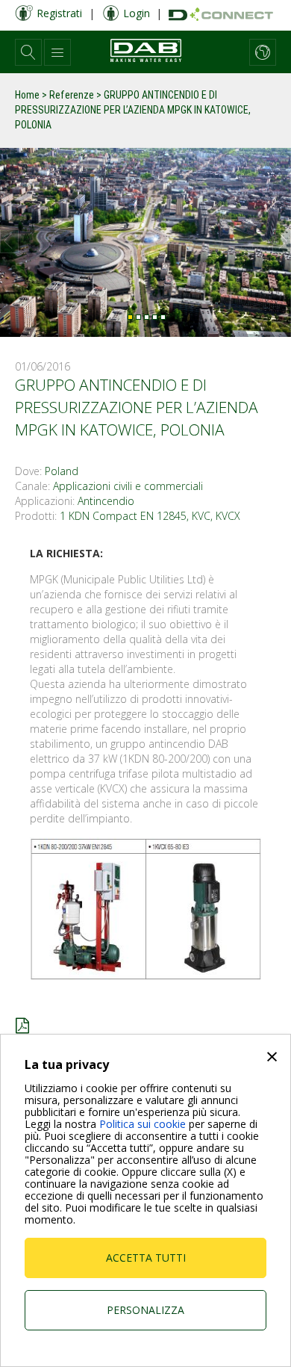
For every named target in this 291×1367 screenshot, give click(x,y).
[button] (28, 52)
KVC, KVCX (216, 516)
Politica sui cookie (142, 1124)
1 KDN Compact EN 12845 (123, 516)
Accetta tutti (146, 1257)
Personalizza (145, 1310)
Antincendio (106, 501)
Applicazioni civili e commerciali (128, 486)
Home (27, 95)
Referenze (71, 95)
